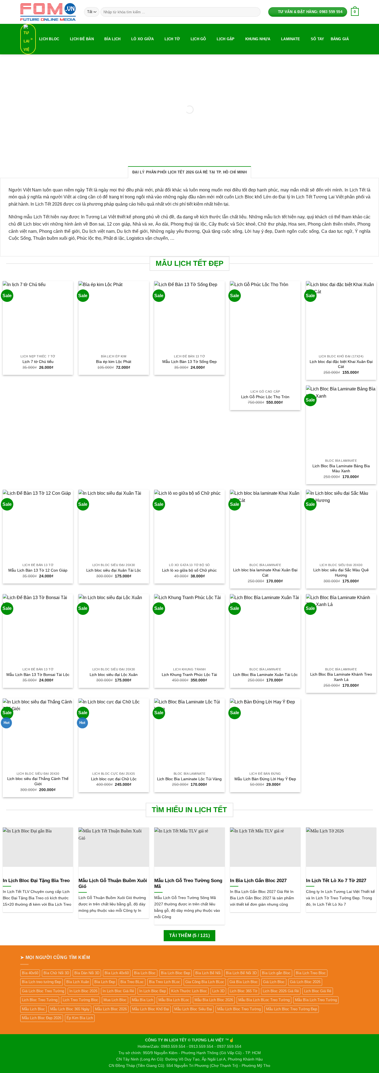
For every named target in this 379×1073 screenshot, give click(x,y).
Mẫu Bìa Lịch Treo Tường (316, 1000)
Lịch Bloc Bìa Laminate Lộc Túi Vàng (189, 779)
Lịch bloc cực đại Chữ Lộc (114, 779)
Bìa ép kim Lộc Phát (113, 361)
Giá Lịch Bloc (274, 982)
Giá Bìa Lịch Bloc (243, 982)
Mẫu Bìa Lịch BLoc (173, 1000)
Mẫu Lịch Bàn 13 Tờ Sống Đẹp (189, 361)
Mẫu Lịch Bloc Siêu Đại (193, 1009)
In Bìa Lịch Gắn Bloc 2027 (258, 880)
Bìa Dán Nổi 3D (86, 973)
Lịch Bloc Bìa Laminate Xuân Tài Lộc (265, 674)
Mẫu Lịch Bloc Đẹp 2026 (41, 1018)
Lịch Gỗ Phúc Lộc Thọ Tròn (265, 397)
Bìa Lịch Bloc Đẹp (175, 973)
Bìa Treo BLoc (132, 982)
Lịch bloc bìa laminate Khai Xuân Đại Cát (265, 572)
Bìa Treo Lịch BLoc (164, 982)
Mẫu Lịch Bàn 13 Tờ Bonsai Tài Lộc (37, 674)
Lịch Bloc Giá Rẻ (317, 991)
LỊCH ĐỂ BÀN (82, 39)
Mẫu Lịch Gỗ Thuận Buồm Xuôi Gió (113, 883)
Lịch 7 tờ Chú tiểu (38, 361)
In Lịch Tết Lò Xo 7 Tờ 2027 (336, 880)
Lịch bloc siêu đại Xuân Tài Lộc (113, 570)
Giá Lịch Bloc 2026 (305, 982)
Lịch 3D (218, 991)
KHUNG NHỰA (258, 39)
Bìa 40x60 (30, 973)
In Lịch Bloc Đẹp (152, 991)
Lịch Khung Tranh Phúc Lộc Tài (189, 674)
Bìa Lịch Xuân (77, 982)
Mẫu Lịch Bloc (33, 1009)
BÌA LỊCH (112, 39)
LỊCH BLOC (49, 39)
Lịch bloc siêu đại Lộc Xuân (114, 674)
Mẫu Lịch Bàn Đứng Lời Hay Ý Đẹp (265, 779)
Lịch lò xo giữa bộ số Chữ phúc (189, 570)
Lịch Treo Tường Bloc (80, 1000)
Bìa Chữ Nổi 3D (56, 973)
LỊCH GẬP (225, 39)
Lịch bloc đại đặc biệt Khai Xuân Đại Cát (341, 364)
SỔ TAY (317, 39)
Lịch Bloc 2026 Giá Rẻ (281, 991)
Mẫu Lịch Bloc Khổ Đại (150, 1009)
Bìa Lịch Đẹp (104, 982)
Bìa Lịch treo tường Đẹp (41, 982)
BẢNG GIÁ (340, 39)
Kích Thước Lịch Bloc (189, 991)
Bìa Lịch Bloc (145, 973)
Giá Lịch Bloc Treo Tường (43, 991)
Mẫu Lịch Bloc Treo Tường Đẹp (291, 1009)
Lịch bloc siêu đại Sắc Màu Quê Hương (341, 572)
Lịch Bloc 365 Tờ (243, 991)
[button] (355, 12)
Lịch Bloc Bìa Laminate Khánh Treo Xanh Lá (341, 677)
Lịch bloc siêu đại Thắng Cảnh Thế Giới (38, 781)
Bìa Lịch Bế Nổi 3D (241, 973)
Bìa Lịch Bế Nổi (208, 973)
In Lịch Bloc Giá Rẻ (118, 991)
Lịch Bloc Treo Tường (39, 1000)
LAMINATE (290, 39)
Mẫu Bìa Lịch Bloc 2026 (213, 1000)
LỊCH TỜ (172, 39)
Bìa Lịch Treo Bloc (311, 973)
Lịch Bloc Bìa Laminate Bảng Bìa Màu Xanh (341, 468)
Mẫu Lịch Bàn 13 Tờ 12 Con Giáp (37, 570)
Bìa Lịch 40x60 (117, 973)
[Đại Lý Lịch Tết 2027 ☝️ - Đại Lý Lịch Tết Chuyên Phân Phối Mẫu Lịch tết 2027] (48, 12)
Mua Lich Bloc (115, 1000)
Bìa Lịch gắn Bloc (276, 973)
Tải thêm (189, 935)
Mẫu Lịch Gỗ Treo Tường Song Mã (188, 883)
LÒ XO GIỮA (142, 39)
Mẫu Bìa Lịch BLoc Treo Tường (264, 1000)
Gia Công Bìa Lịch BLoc (204, 982)
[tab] (189, 172)
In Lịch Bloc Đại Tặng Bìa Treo (36, 880)
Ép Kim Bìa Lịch (80, 1018)
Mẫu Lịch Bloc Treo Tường (239, 1009)
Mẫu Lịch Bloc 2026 (111, 1009)
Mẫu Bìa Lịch (142, 1000)
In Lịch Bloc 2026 (83, 991)
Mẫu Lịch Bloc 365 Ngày (70, 1009)
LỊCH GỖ (198, 39)
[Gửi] (255, 12)
